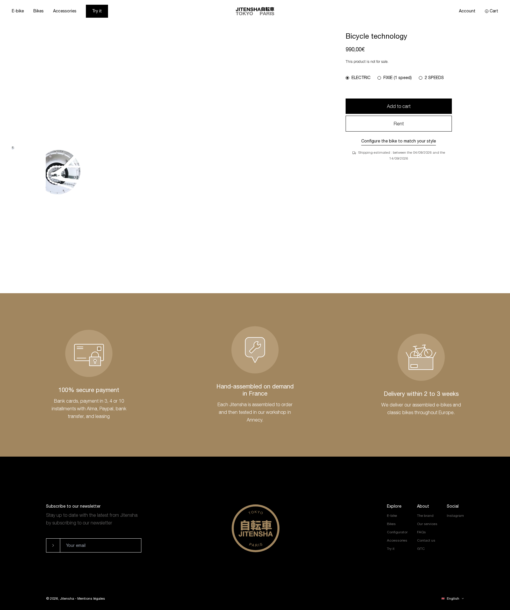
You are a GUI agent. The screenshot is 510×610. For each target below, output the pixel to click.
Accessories (64, 11)
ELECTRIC (361, 77)
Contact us (426, 540)
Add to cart (399, 106)
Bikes (38, 11)
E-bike (18, 11)
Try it (97, 11)
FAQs (421, 532)
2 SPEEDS (434, 77)
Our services (427, 524)
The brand (425, 516)
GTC (421, 549)
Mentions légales (91, 598)
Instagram (455, 516)
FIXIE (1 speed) (397, 77)
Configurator (397, 532)
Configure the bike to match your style (398, 141)
